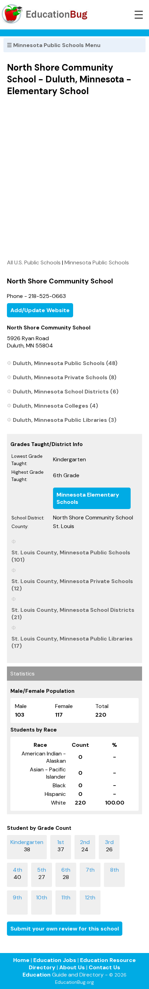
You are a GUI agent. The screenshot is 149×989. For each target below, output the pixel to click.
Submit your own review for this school (64, 928)
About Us (72, 967)
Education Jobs (54, 960)
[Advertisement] (74, 177)
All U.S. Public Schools (34, 262)
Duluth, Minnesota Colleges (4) (55, 405)
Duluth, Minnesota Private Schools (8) (64, 377)
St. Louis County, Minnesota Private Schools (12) (72, 585)
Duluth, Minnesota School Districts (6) (66, 391)
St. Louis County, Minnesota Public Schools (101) (70, 556)
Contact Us (104, 967)
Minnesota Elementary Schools (87, 498)
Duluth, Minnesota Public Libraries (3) (64, 420)
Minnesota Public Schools (96, 262)
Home (21, 960)
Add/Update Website (40, 310)
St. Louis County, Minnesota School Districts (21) (72, 613)
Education (37, 974)
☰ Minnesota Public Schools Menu (53, 45)
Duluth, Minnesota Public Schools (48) (65, 363)
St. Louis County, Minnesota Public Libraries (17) (72, 642)
